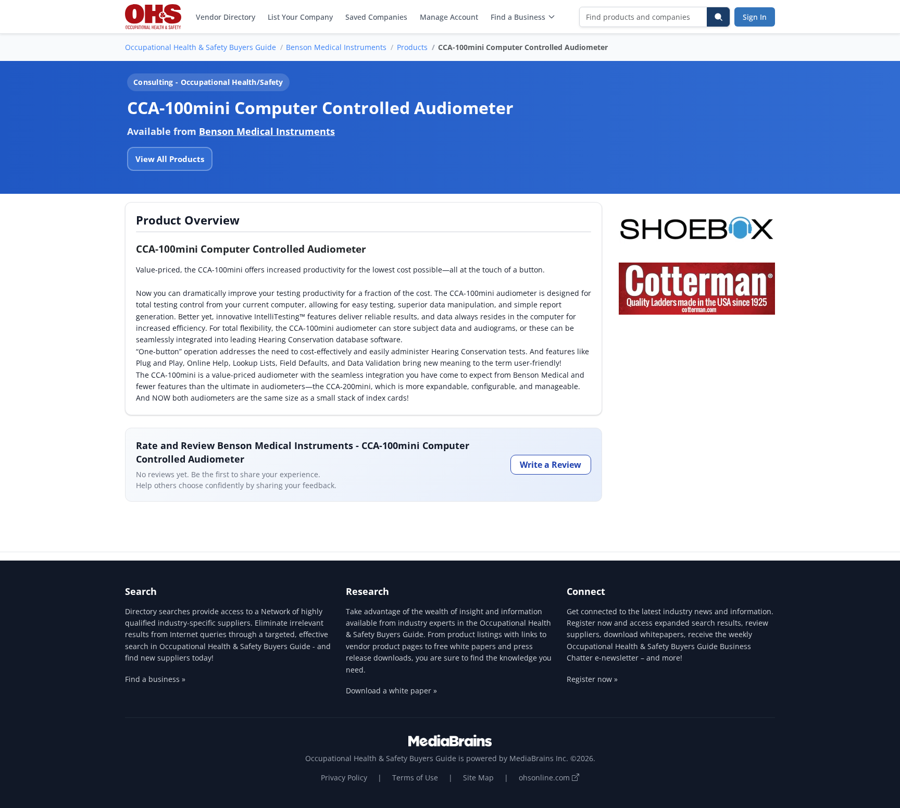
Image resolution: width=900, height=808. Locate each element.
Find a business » (155, 679)
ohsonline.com (545, 777)
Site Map (478, 777)
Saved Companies (376, 17)
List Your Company (300, 17)
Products (412, 47)
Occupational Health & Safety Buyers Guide (200, 47)
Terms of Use (415, 777)
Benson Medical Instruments (336, 47)
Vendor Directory (225, 17)
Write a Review (550, 464)
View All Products (169, 159)
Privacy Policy (344, 777)
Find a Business (518, 17)
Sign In (755, 17)
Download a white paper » (391, 690)
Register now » (592, 679)
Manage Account (449, 17)
